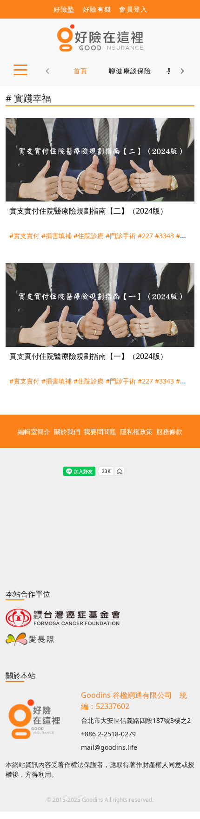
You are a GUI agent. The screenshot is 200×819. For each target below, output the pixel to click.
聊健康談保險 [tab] (130, 70)
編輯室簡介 (34, 431)
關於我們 (67, 431)
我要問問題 (100, 431)
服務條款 (169, 431)
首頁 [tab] (80, 70)
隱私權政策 (136, 431)
